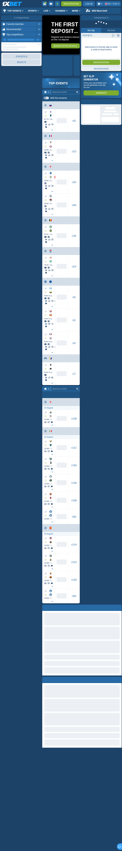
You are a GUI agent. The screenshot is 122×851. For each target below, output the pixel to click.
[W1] (51, 419)
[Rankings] (52, 324)
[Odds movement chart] (49, 124)
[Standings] (52, 124)
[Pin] (45, 112)
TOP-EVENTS (58, 83)
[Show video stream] (45, 122)
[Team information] (46, 127)
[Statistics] (46, 124)
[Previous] (32, 39)
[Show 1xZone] (48, 152)
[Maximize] (39, 24)
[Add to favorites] (45, 115)
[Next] (39, 39)
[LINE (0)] (45, 388)
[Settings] (100, 3)
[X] (61, 419)
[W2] (72, 419)
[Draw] (52, 377)
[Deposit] (57, 3)
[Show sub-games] (52, 130)
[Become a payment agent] (51, 3)
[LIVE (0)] (45, 92)
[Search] (77, 92)
